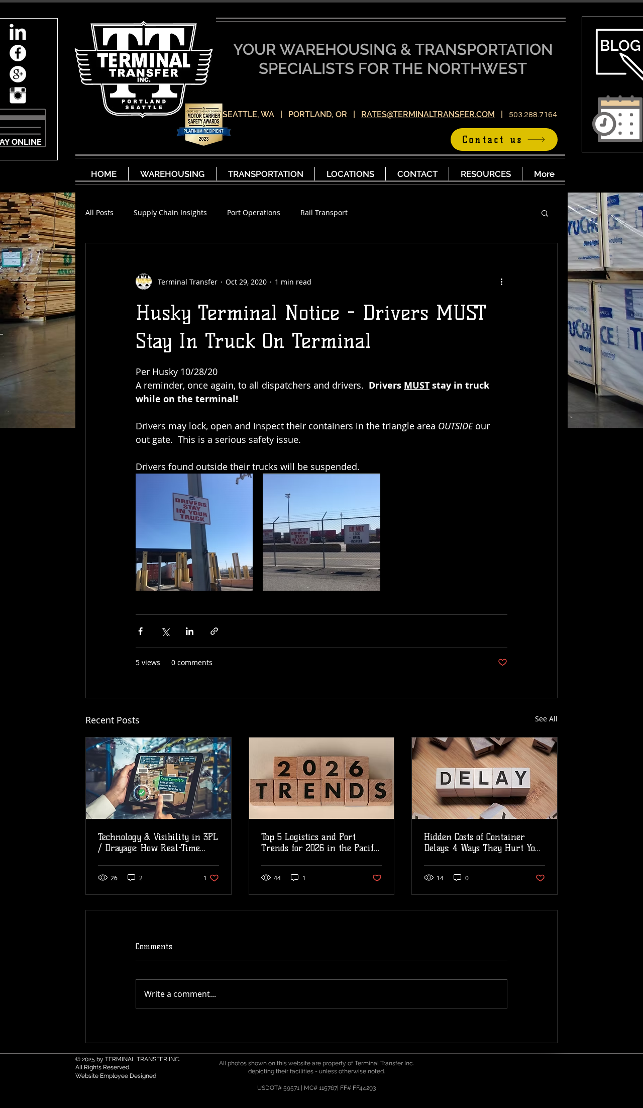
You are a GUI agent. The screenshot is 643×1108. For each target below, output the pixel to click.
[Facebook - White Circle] (18, 53)
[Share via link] (214, 631)
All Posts (99, 212)
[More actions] (501, 281)
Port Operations (253, 212)
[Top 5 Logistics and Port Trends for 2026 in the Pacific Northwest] (321, 778)
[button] (545, 213)
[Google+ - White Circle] (18, 74)
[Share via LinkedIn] (189, 631)
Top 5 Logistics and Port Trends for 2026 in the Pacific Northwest (321, 843)
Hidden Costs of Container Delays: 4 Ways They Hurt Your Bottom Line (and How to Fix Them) (484, 843)
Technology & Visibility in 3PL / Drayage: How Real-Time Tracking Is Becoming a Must (158, 843)
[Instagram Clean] (18, 95)
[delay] (484, 778)
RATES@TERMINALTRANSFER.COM (428, 114)
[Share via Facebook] (140, 631)
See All (546, 718)
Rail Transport (324, 212)
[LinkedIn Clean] (18, 32)
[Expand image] (194, 532)
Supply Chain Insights (170, 212)
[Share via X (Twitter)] (165, 631)
